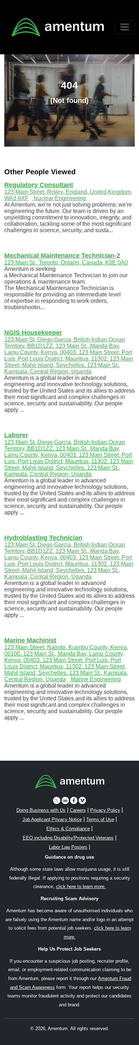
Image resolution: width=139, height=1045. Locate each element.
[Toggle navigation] (125, 27)
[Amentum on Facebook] (73, 800)
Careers (78, 810)
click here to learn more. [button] (81, 886)
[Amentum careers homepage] (70, 783)
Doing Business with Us (41, 810)
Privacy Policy (105, 810)
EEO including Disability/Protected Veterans (68, 838)
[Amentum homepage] (57, 27)
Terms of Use (100, 819)
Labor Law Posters (68, 847)
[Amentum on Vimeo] (82, 800)
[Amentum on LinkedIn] (65, 800)
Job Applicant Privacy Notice (52, 819)
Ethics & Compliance (68, 828)
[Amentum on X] (56, 800)
